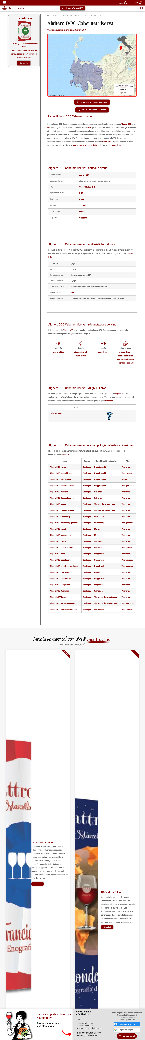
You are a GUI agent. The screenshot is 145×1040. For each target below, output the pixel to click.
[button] (103, 494)
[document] (72, 520)
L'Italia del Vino (86, 494)
